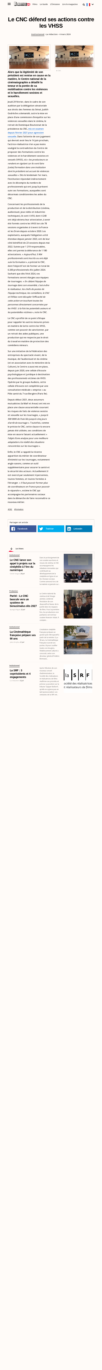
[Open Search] (84, 5)
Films (35, 4)
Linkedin (78, 528)
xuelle (13, 136)
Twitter (50, 528)
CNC (10, 509)
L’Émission (55, 4)
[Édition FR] (90, 4)
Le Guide (44, 4)
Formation (19, 509)
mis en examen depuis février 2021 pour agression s (26, 132)
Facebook (22, 528)
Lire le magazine (70, 4)
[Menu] (9, 3)
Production (13, 591)
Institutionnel (37, 34)
